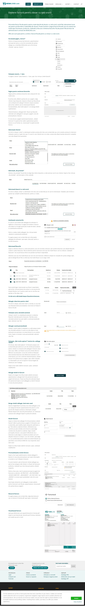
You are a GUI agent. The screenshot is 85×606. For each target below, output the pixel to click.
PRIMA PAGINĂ (49, 4)
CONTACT (76, 4)
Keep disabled (78, 602)
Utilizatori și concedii (49, 575)
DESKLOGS (58, 4)
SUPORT (67, 4)
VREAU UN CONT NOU (40, 568)
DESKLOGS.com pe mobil (68, 577)
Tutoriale (10, 579)
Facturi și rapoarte (31, 577)
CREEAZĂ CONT (38, 4)
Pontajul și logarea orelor (51, 577)
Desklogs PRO (65, 575)
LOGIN (28, 4)
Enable (76, 598)
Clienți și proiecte (31, 575)
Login (9, 575)
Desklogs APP (65, 579)
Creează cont (12, 577)
